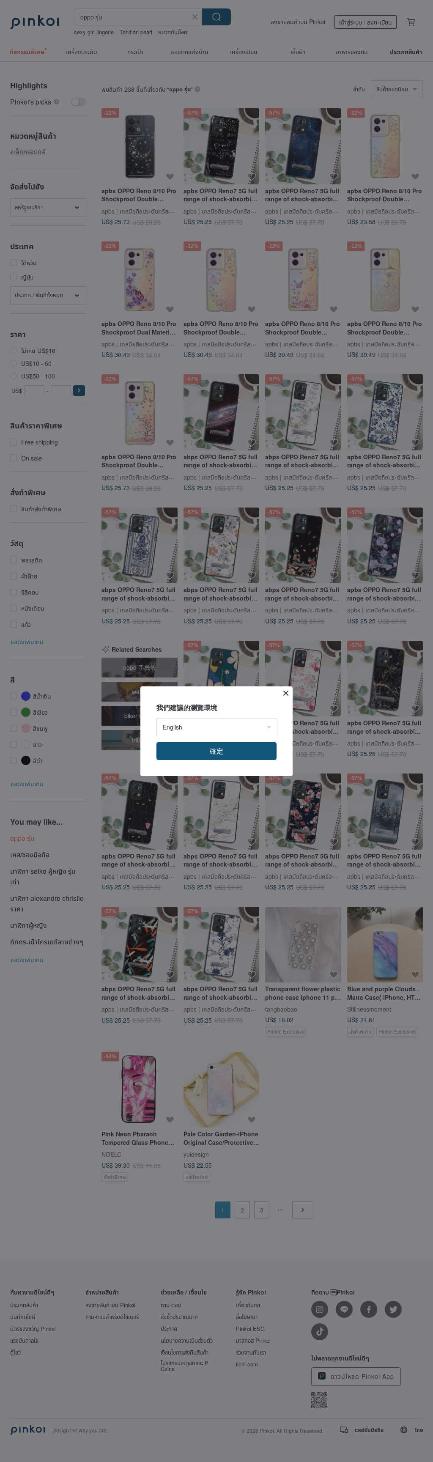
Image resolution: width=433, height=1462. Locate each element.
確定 (216, 751)
